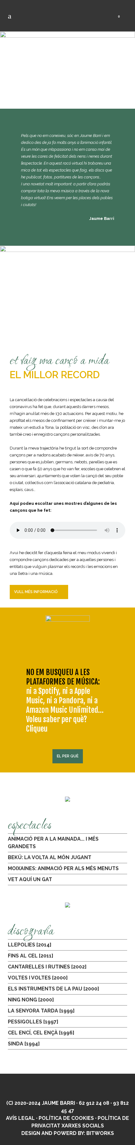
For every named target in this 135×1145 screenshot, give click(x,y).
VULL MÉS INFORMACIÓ (36, 592)
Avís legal (20, 1118)
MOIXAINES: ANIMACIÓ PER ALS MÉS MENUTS (63, 868)
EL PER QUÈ (67, 756)
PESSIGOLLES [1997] (33, 1022)
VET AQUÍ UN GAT (30, 879)
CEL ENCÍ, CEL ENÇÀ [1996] (41, 1033)
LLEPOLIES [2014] (29, 945)
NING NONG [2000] (31, 1000)
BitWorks (100, 1133)
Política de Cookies (66, 1118)
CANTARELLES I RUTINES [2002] (47, 967)
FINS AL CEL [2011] (30, 956)
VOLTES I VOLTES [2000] (38, 978)
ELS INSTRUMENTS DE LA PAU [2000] (53, 989)
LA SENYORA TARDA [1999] (41, 1011)
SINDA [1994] (24, 1044)
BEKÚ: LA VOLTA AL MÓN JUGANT (49, 857)
